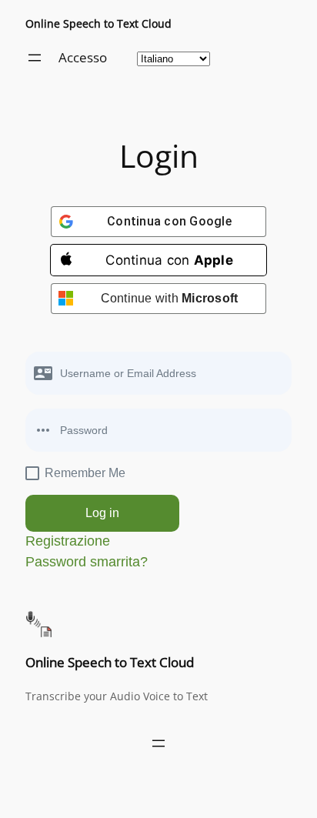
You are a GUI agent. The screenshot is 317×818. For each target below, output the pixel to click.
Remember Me (85, 472)
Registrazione (67, 541)
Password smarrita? (86, 561)
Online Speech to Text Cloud (98, 23)
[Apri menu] (34, 57)
